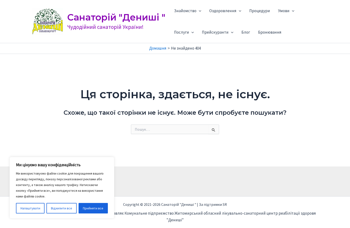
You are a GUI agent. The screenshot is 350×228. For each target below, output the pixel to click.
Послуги (181, 32)
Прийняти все (93, 208)
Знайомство (185, 10)
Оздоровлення (222, 10)
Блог (245, 32)
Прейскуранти (215, 32)
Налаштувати (30, 208)
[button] (198, 10)
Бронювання (269, 32)
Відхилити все (61, 208)
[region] (62, 187)
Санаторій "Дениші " (116, 17)
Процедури (259, 10)
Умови (284, 10)
